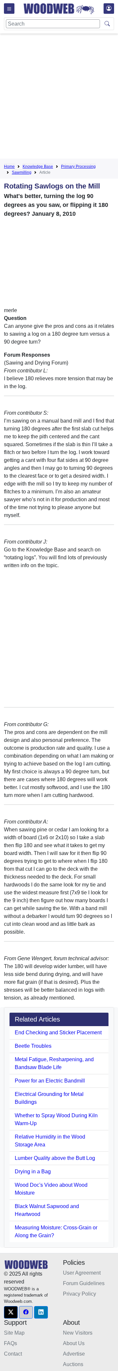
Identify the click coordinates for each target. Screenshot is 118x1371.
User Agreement (82, 1273)
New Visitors (77, 1333)
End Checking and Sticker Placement (58, 1032)
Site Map (14, 1333)
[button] (11, 1312)
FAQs (10, 1343)
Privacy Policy (79, 1294)
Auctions (73, 1364)
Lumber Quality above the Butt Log (55, 1158)
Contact (13, 1354)
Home (9, 166)
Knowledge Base (38, 166)
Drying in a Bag (33, 1171)
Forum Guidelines (84, 1283)
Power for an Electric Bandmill (50, 1080)
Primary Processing (78, 166)
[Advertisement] (59, 97)
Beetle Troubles (33, 1046)
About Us (74, 1343)
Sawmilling (21, 172)
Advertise (74, 1354)
